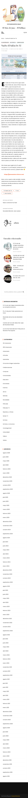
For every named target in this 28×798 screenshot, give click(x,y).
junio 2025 (6, 501)
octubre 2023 (7, 578)
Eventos (5, 387)
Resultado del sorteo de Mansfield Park (12, 318)
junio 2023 (5, 594)
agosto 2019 (6, 776)
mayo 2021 (6, 691)
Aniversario (6, 351)
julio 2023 (5, 590)
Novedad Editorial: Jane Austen (12, 211)
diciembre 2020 (7, 711)
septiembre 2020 (8, 724)
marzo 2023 (6, 606)
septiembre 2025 (8, 489)
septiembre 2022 (8, 631)
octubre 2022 (7, 626)
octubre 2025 (7, 485)
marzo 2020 (6, 748)
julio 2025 (5, 497)
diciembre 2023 (7, 570)
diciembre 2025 (7, 477)
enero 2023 (6, 614)
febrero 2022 (6, 659)
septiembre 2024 (8, 534)
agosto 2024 (6, 538)
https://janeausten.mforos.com (14, 174)
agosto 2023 (6, 586)
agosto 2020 (6, 728)
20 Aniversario (5, 42)
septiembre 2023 (8, 582)
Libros (4, 392)
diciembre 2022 (7, 618)
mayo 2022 (6, 647)
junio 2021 (5, 687)
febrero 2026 (6, 469)
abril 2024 (6, 554)
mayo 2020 (6, 740)
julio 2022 (5, 639)
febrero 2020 (6, 752)
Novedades (6, 400)
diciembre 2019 (7, 760)
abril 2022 (5, 651)
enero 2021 (6, 707)
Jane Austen (7, 193)
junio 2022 (5, 643)
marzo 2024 (6, 558)
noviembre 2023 (7, 574)
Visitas (5, 440)
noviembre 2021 (7, 667)
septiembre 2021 (7, 675)
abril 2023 (5, 602)
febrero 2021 (6, 703)
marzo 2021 (6, 699)
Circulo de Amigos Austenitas (11, 363)
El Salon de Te (8, 190)
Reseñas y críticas (8, 412)
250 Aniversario (7, 347)
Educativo (5, 379)
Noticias (5, 396)
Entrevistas (6, 383)
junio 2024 (6, 546)
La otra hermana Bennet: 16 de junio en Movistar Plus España (14, 329)
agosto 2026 (6, 453)
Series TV (5, 416)
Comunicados (20, 42)
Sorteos (5, 420)
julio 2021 (5, 683)
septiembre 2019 (7, 772)
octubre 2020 (7, 719)
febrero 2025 (6, 513)
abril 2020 (6, 744)
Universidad (6, 432)
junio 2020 (6, 736)
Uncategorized (7, 428)
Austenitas (13, 42)
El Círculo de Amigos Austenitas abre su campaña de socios (13, 306)
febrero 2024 (6, 562)
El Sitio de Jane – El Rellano (14, 28)
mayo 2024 (6, 550)
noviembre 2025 (7, 481)
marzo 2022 (6, 655)
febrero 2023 (6, 610)
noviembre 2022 (7, 622)
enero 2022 (6, 663)
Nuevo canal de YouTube (10, 202)
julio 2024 (5, 542)
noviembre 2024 (7, 525)
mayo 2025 (6, 505)
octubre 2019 (6, 768)
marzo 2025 (6, 509)
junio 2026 (6, 457)
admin (5, 50)
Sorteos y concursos (9, 424)
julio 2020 (5, 732)
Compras (5, 371)
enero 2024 (6, 566)
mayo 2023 (6, 598)
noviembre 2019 (7, 764)
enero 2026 (6, 473)
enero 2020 (6, 756)
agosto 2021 (6, 679)
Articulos (5, 355)
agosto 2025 (6, 493)
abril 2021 (5, 695)
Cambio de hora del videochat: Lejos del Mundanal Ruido (18, 257)
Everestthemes (16, 796)
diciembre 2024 (7, 521)
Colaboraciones (7, 367)
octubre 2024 (7, 529)
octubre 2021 (6, 671)
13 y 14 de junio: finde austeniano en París (13, 312)
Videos (5, 436)
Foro (17, 190)
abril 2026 (6, 465)
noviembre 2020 (7, 715)
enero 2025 (6, 517)
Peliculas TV (6, 408)
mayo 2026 (6, 461)
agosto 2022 (6, 635)
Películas (5, 404)
